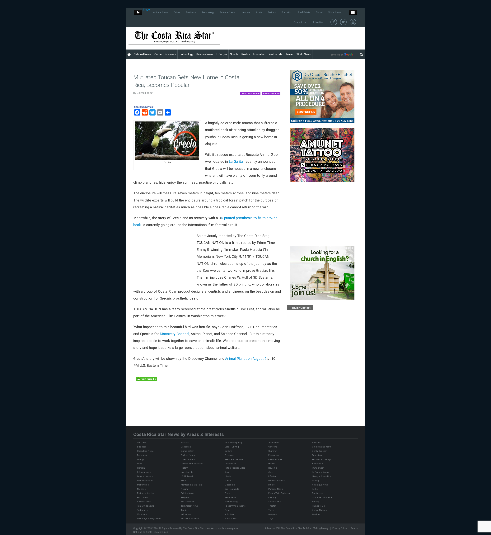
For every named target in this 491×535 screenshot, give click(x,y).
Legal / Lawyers (145, 476)
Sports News (274, 501)
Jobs (270, 472)
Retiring (272, 497)
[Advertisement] (292, 38)
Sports (258, 12)
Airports (185, 442)
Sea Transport (187, 501)
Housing (272, 467)
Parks (315, 489)
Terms (354, 528)
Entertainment (188, 459)
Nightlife (141, 489)
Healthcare (317, 463)
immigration (318, 467)
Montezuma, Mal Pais (191, 484)
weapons (272, 514)
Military (315, 480)
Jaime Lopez (145, 92)
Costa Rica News (250, 93)
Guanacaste (230, 463)
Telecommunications (235, 505)
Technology (208, 12)
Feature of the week (234, 459)
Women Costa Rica (190, 518)
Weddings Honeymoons (149, 518)
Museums (230, 484)
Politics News (187, 493)
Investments (187, 472)
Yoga (270, 518)
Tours (227, 510)
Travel (319, 12)
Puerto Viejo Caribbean (279, 493)
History (184, 467)
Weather (316, 514)
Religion (185, 497)
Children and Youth (321, 446)
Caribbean (186, 446)
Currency (272, 451)
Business (191, 12)
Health (271, 463)
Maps (183, 480)
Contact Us (299, 22)
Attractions (273, 442)
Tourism (185, 510)
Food (139, 463)
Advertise (318, 22)
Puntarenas (317, 493)
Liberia (228, 476)
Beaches (316, 442)
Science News (227, 12)
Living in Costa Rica (321, 476)
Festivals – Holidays (321, 459)
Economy (229, 455)
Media (228, 480)
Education (287, 12)
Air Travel (142, 442)
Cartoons (272, 446)
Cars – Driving (232, 446)
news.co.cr (212, 528)
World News (334, 12)
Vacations (142, 514)
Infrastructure (144, 472)
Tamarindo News (145, 505)
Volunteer (229, 514)
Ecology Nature (271, 93)
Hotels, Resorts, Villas (235, 467)
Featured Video (275, 459)
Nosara (184, 489)
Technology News (189, 505)
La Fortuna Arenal (321, 472)
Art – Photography (233, 442)
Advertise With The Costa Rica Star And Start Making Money (296, 528)
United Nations (319, 510)
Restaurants (230, 497)
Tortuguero (142, 510)
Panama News (275, 489)
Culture (228, 451)
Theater (272, 505)
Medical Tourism (276, 480)
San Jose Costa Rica (322, 497)
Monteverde (143, 484)
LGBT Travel (187, 476)
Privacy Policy (339, 528)
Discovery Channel (174, 334)
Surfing (315, 501)
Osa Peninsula (232, 489)
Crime (177, 12)
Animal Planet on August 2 (245, 359)
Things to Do (318, 505)
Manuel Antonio (145, 480)
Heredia (141, 467)
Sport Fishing (231, 501)
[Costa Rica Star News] (174, 35)
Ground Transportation (192, 463)
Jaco (227, 472)
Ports (227, 493)
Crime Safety (187, 451)
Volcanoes (186, 514)
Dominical (142, 455)
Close (146, 9)
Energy (140, 459)
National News (160, 12)
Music (271, 484)
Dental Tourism (319, 451)
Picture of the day (145, 493)
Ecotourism (273, 455)
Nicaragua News (320, 484)
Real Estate (304, 12)
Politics (272, 12)
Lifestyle (245, 12)
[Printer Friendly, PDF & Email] (146, 378)
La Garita (236, 161)
